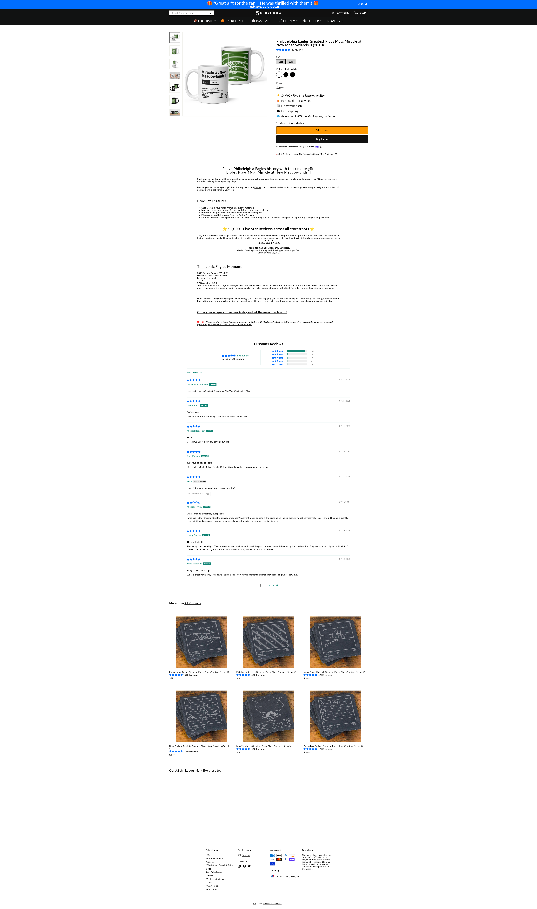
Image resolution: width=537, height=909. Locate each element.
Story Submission (214, 872)
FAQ (208, 855)
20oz (291, 61)
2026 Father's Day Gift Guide (219, 865)
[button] (283, 49)
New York (211, 278)
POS (254, 903)
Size (278, 56)
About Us (210, 862)
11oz (280, 61)
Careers (209, 882)
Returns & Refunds (214, 858)
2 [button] (264, 585)
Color (286, 69)
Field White (279, 74)
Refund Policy (212, 889)
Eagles (240, 178)
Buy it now (322, 139)
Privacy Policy (212, 886)
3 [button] (269, 585)
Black (292, 74)
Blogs (208, 868)
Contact (209, 875)
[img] (193, 380)
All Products (192, 603)
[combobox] (191, 13)
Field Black (286, 74)
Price (279, 83)
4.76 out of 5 (243, 355)
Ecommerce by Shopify (272, 903)
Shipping (280, 123)
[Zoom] (225, 74)
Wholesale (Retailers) (216, 879)
